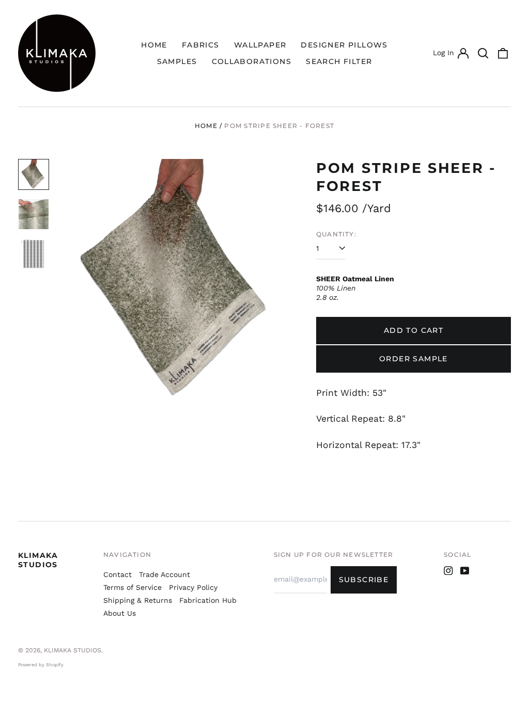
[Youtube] (465, 570)
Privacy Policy (193, 587)
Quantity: (336, 234)
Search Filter (339, 61)
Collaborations (252, 61)
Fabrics (201, 45)
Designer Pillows (344, 45)
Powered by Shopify (41, 664)
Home (154, 45)
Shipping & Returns (137, 600)
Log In (450, 54)
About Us (119, 613)
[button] (483, 53)
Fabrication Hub (208, 600)
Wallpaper (260, 45)
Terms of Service (132, 587)
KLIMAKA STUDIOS (38, 560)
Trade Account (164, 574)
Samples (177, 61)
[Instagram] (448, 570)
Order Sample (413, 358)
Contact (117, 574)
